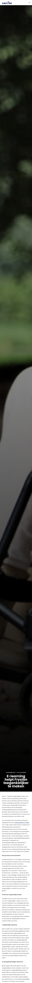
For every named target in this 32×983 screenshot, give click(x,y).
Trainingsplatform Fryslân (21, 822)
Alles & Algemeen (21, 772)
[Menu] (29, 2)
